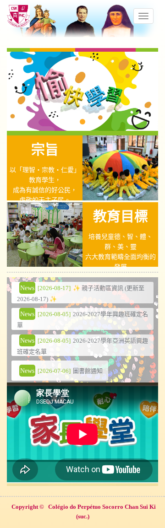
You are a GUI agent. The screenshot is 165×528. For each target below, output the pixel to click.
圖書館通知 (88, 370)
